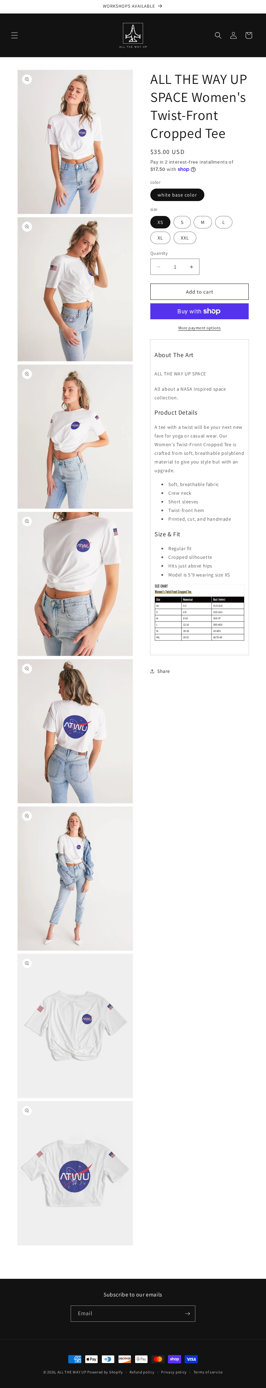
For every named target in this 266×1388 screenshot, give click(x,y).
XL (160, 238)
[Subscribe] (187, 1313)
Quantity (159, 253)
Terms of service (208, 1372)
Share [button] (163, 671)
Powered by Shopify (105, 1372)
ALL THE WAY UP (72, 1372)
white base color (177, 195)
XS (160, 222)
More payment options (199, 327)
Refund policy (142, 1372)
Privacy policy (174, 1372)
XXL (185, 238)
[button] (14, 35)
